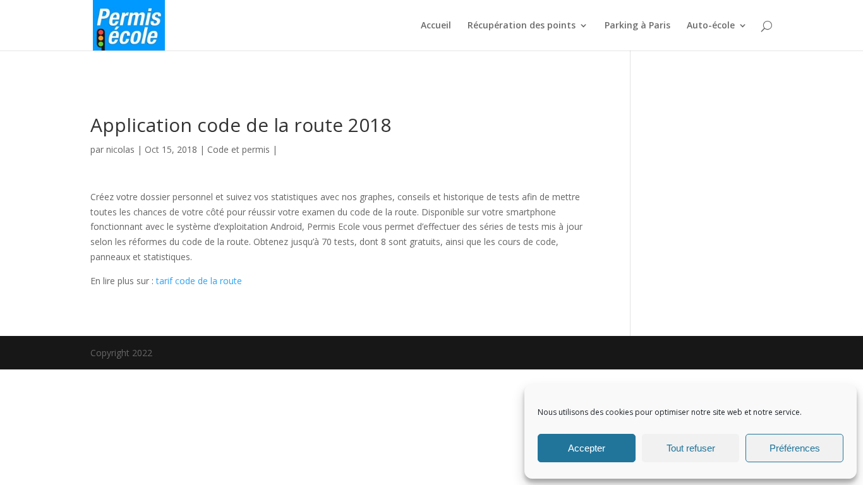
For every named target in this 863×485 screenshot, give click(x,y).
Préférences (794, 448)
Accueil (436, 26)
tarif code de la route (199, 281)
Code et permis (238, 149)
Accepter (586, 448)
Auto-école (711, 26)
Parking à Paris (637, 26)
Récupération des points (522, 26)
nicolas (120, 149)
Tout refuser (691, 448)
